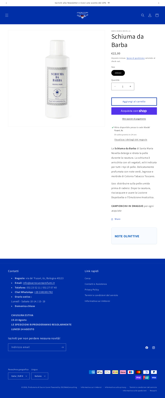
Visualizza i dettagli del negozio (130, 139)
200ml (118, 72)
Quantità (115, 80)
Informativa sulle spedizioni (135, 390)
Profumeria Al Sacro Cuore (39, 387)
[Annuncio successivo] (158, 3)
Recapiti (153, 390)
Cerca (88, 278)
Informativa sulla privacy (115, 387)
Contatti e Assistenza (96, 283)
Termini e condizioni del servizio (101, 295)
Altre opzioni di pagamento (134, 118)
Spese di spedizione (136, 58)
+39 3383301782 (43, 292)
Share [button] (118, 219)
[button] (6, 15)
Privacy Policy (92, 289)
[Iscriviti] (62, 347)
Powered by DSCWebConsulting (64, 387)
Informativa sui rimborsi (97, 301)
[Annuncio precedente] (6, 3)
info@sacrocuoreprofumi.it (39, 283)
